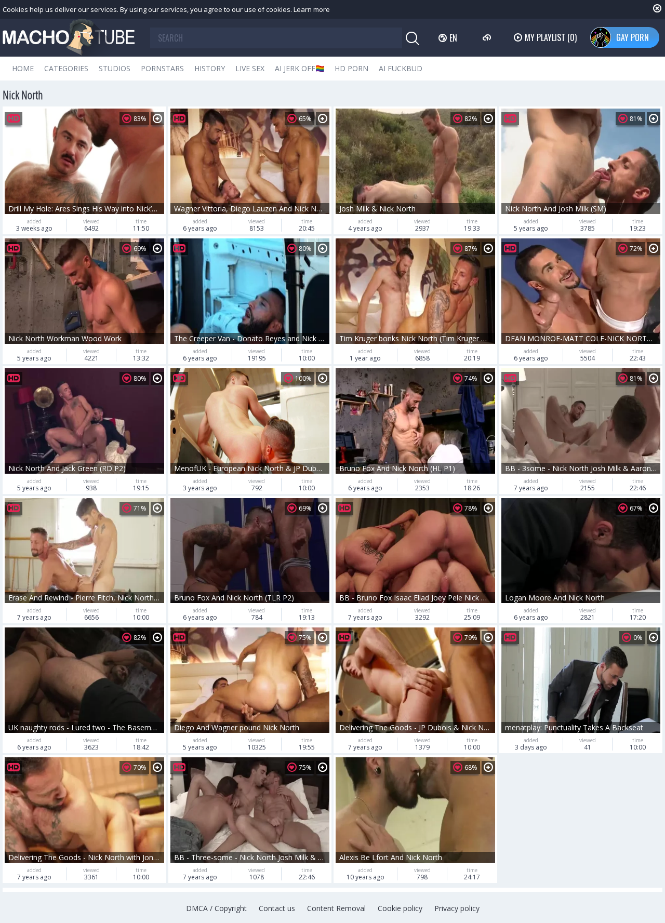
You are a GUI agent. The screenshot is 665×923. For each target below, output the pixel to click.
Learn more (312, 9)
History (209, 68)
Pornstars (162, 68)
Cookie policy (400, 908)
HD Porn (351, 68)
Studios (114, 68)
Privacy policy (457, 908)
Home (23, 68)
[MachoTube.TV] (69, 38)
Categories (66, 68)
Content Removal (336, 908)
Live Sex (249, 68)
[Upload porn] (488, 37)
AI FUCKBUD (400, 68)
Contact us (277, 908)
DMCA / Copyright (216, 908)
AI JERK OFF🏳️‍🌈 (299, 68)
